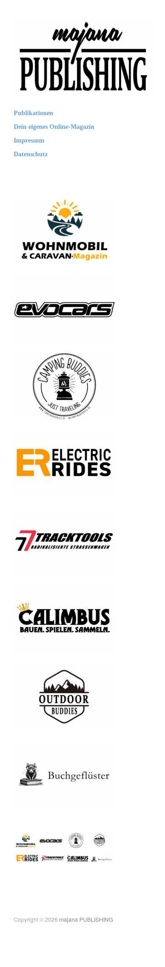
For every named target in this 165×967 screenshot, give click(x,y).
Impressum (29, 141)
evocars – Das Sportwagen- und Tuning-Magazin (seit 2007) (69, 325)
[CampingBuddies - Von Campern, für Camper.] (64, 386)
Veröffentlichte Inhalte (77, 878)
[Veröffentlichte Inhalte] (64, 852)
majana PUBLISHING (86, 919)
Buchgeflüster (89, 800)
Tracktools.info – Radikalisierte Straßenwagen (54, 558)
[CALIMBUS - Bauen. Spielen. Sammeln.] (64, 619)
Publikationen (33, 113)
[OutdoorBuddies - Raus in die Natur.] (64, 696)
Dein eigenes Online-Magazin (54, 127)
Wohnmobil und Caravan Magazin (66, 252)
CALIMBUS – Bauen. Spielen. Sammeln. (61, 640)
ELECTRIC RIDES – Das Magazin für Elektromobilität (66, 480)
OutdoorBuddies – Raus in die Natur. (68, 718)
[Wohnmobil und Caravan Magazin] (64, 230)
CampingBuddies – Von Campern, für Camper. (64, 407)
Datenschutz (31, 154)
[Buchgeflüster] (64, 774)
